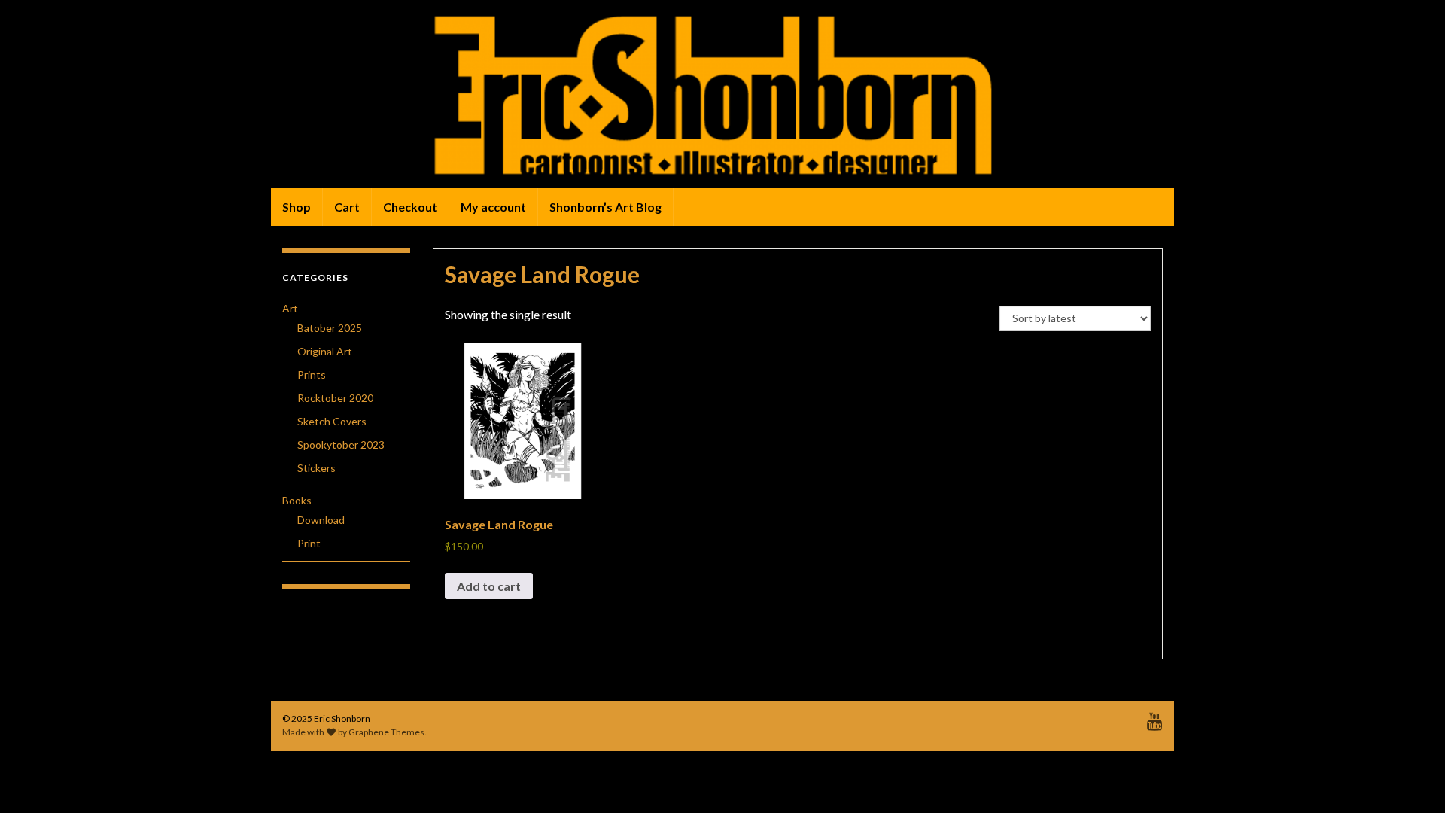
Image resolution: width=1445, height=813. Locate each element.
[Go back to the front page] (722, 94)
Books (297, 500)
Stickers (316, 467)
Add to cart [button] (489, 586)
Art (290, 308)
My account (493, 206)
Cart (347, 206)
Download (321, 519)
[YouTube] (1155, 718)
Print (309, 543)
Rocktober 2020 (335, 397)
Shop (296, 206)
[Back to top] (1411, 779)
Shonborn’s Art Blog (605, 206)
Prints (311, 374)
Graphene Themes (386, 732)
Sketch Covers (332, 421)
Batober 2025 (329, 327)
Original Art (324, 351)
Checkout (410, 206)
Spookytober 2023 (341, 444)
